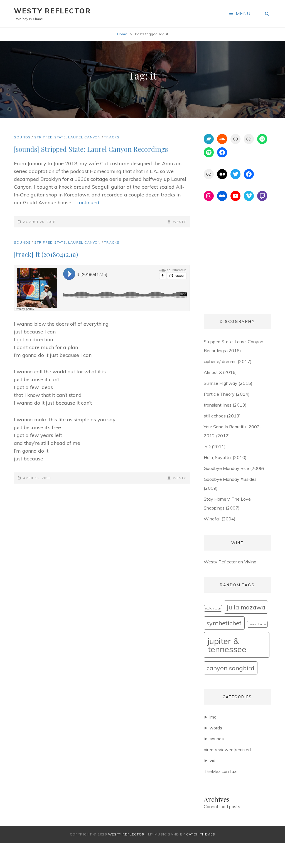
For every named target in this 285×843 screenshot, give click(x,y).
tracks (111, 137)
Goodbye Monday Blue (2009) (234, 468)
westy (179, 222)
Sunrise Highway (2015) (228, 383)
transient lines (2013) (225, 405)
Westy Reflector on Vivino (230, 562)
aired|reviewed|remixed (227, 749)
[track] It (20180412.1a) (46, 254)
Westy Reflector (52, 11)
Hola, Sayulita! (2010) (225, 457)
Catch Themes (200, 834)
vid (212, 760)
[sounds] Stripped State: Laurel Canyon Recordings (91, 149)
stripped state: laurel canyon (67, 137)
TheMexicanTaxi (220, 771)
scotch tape (212, 608)
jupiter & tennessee (227, 645)
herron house (257, 624)
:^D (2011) (215, 446)
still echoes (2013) (222, 416)
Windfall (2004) (219, 519)
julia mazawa (246, 607)
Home (122, 34)
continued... (89, 202)
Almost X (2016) (220, 372)
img (213, 717)
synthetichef (224, 623)
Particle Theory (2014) (227, 394)
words (216, 728)
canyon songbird (230, 668)
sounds (22, 137)
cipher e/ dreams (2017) (228, 361)
